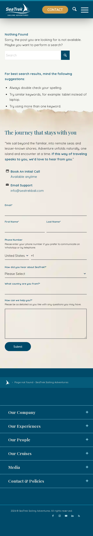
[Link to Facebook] (53, 516)
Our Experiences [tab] (24, 426)
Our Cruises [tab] (20, 453)
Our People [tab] (19, 439)
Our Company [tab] (21, 412)
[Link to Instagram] (59, 516)
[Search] (72, 9)
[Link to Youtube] (66, 516)
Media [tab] (14, 467)
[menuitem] (53, 9)
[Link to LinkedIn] (72, 516)
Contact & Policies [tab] (26, 481)
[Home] (7, 382)
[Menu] (82, 9)
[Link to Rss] (79, 516)
